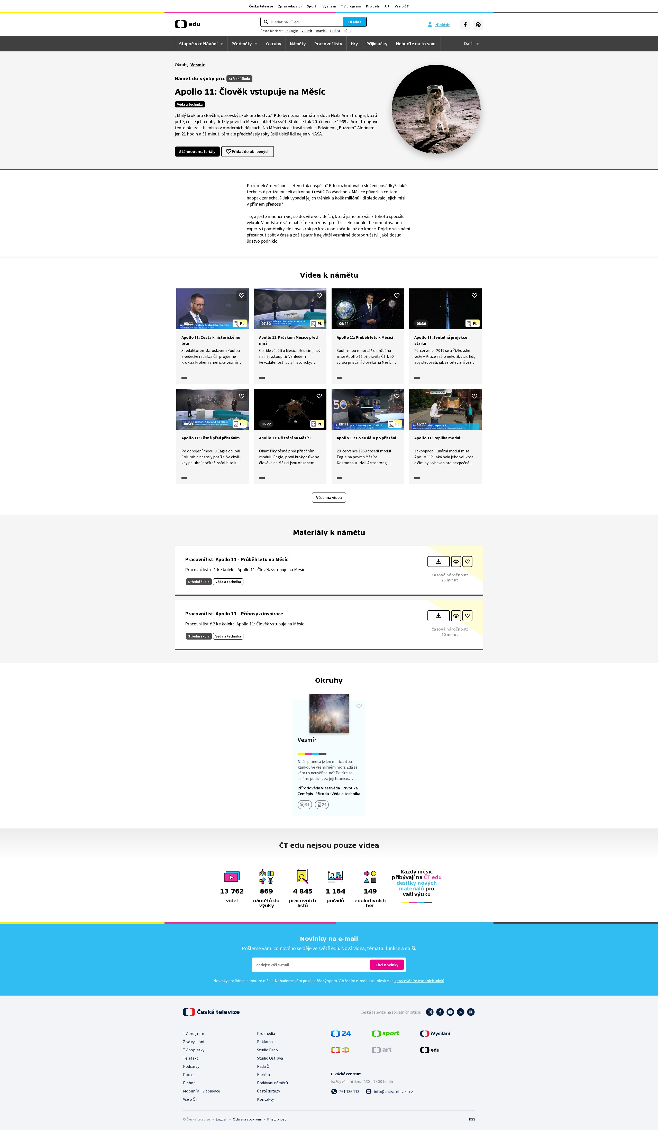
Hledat (354, 21)
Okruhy (273, 43)
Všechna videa (329, 497)
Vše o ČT (402, 6)
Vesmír (197, 65)
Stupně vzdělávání (198, 43)
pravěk (321, 30)
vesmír (307, 30)
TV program (351, 6)
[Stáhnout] (438, 561)
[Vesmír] (329, 758)
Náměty (298, 43)
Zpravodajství (290, 6)
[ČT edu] (187, 26)
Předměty (242, 43)
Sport (311, 6)
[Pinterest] (478, 25)
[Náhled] (456, 561)
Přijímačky (377, 43)
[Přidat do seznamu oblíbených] (241, 295)
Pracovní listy (328, 43)
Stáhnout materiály (197, 151)
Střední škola (239, 78)
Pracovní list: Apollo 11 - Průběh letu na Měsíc (236, 559)
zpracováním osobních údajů (419, 980)
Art (387, 6)
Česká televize (261, 6)
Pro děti (372, 6)
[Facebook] (465, 25)
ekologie (291, 30)
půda (347, 30)
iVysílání (329, 6)
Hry (354, 43)
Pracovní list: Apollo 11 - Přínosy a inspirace (234, 613)
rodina (335, 30)
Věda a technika (190, 104)
